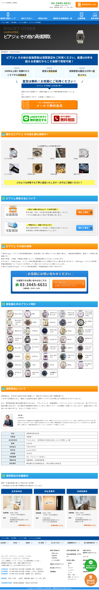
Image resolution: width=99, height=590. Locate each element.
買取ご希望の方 (55, 550)
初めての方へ (27, 18)
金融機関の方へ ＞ (73, 543)
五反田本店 (17, 491)
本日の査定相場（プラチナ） (74, 555)
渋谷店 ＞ (16, 543)
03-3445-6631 (61, 3)
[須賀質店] (11, 6)
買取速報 (53, 571)
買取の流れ (43, 18)
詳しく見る (83, 212)
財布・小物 (71, 575)
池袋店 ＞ (29, 543)
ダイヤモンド (72, 579)
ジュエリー (71, 570)
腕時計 (70, 563)
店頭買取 (54, 556)
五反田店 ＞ (4, 543)
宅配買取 (54, 558)
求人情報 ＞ (42, 543)
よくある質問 (56, 560)
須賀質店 (11, 551)
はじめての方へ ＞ (57, 543)
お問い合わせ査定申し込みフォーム (89, 552)
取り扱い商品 (71, 560)
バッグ (70, 572)
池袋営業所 (82, 491)
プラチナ (70, 568)
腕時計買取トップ (8, 18)
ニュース (85, 556)
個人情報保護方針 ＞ (91, 543)
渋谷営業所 (49, 491)
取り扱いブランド (55, 568)
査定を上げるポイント (57, 564)
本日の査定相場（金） (73, 550)
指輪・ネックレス (73, 577)
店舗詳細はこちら (24, 525)
